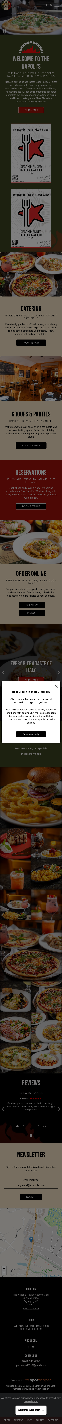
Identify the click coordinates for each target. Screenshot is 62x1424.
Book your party (31, 734)
